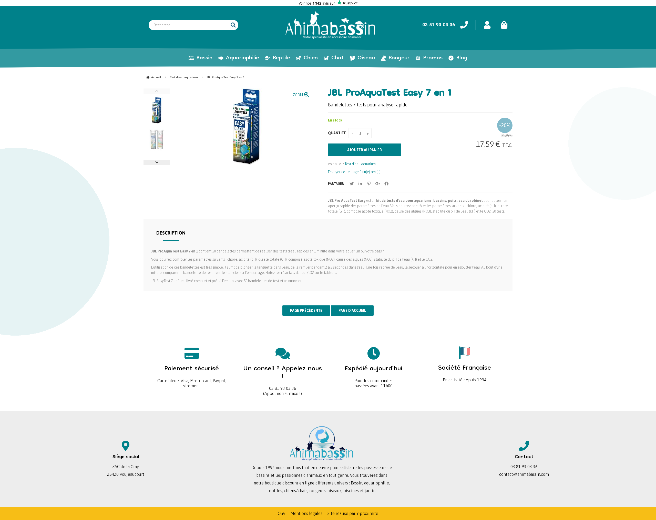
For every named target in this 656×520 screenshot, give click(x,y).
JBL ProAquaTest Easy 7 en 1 (390, 93)
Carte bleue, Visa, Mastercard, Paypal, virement (191, 375)
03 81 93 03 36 (282, 376)
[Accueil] (330, 25)
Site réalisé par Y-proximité (352, 513)
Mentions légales (306, 513)
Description (171, 233)
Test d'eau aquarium (360, 164)
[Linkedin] (360, 183)
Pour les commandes (373, 372)
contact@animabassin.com (524, 474)
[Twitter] (351, 183)
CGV (281, 513)
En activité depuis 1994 (464, 371)
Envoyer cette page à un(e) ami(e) (354, 172)
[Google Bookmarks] (378, 183)
